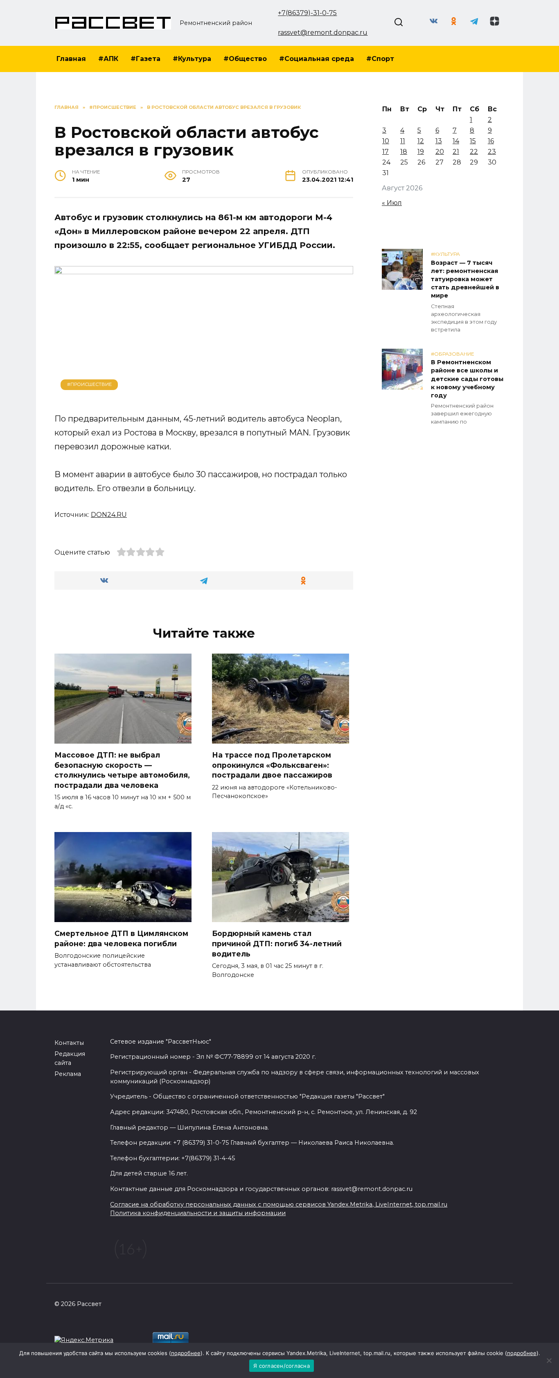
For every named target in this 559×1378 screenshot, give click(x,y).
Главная (71, 59)
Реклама (67, 1074)
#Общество (245, 59)
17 (385, 152)
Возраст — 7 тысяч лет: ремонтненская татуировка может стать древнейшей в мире (465, 279)
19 (420, 152)
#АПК (108, 59)
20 (439, 152)
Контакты (69, 1042)
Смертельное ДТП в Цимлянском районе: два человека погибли (121, 938)
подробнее (186, 1353)
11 (402, 141)
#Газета (145, 59)
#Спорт (380, 59)
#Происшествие (89, 384)
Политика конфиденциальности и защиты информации (198, 1213)
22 (474, 152)
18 (403, 152)
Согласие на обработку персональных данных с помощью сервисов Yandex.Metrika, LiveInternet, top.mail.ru (278, 1204)
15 (473, 141)
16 (491, 141)
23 (492, 152)
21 (456, 152)
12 (420, 141)
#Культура (192, 59)
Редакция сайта (69, 1058)
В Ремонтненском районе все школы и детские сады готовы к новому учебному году (467, 379)
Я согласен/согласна (281, 1365)
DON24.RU (109, 515)
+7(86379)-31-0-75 (307, 13)
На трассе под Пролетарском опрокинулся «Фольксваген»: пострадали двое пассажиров (272, 765)
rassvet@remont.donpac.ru (322, 32)
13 (438, 141)
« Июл (392, 203)
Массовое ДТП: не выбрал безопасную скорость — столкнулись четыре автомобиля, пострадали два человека (122, 770)
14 (456, 141)
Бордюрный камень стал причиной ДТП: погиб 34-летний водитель (277, 943)
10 (385, 141)
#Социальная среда (316, 59)
